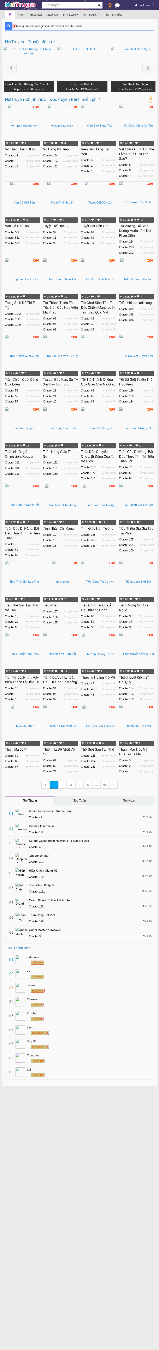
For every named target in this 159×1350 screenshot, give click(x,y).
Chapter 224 (126, 241)
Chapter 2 (87, 165)
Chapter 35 (87, 324)
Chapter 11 (11, 160)
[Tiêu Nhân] (60, 581)
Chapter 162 (50, 166)
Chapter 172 (88, 472)
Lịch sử (52, 14)
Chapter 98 (49, 318)
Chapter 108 (36, 906)
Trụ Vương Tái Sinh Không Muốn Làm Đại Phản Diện (135, 230)
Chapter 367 (88, 540)
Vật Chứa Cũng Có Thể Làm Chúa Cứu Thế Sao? (136, 154)
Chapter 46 (87, 689)
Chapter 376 (126, 320)
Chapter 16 (49, 545)
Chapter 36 (87, 318)
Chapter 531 (12, 237)
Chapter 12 (11, 155)
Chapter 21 (49, 396)
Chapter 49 (35, 817)
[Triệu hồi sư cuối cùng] (136, 279)
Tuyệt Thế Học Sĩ (56, 226)
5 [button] (88, 785)
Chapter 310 (12, 473)
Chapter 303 (36, 861)
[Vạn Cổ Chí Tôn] (22, 202)
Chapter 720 (36, 876)
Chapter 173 (88, 467)
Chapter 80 (87, 237)
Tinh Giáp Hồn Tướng (97, 528)
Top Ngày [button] (129, 800)
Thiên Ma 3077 (16, 749)
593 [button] (104, 785)
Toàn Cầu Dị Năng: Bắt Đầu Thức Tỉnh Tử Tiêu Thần (22, 533)
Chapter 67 (18, 89)
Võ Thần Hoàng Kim (20, 149)
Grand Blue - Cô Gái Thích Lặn (49, 900)
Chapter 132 (50, 462)
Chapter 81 (87, 232)
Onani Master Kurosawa (45, 930)
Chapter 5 (125, 170)
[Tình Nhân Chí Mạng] (60, 504)
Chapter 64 (87, 401)
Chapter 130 (50, 473)
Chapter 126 (126, 390)
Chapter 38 (125, 616)
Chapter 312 (12, 462)
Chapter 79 (87, 243)
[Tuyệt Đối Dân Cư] (98, 202)
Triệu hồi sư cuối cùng (135, 303)
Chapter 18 (49, 540)
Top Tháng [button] (30, 800)
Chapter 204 (126, 544)
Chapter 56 (11, 390)
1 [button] (54, 785)
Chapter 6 (125, 164)
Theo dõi (35, 14)
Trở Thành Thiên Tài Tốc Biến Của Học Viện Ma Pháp (60, 307)
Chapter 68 (125, 478)
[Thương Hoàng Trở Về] (98, 653)
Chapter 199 (36, 921)
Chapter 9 (11, 627)
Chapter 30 (49, 243)
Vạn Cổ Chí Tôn (17, 226)
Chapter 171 (88, 478)
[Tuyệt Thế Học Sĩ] (60, 202)
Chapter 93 (49, 693)
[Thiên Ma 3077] (22, 725)
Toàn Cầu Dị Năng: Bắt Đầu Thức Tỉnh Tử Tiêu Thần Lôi (136, 456)
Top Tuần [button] (79, 800)
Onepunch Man (39, 855)
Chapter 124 (126, 401)
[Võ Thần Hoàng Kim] (22, 125)
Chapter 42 (35, 847)
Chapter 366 (88, 545)
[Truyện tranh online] (20, 5)
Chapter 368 (88, 534)
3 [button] (71, 785)
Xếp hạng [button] (90, 14)
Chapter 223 (126, 247)
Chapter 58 (87, 627)
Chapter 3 (87, 160)
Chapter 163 (50, 160)
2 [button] (62, 785)
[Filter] (151, 99)
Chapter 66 (87, 390)
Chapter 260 (126, 89)
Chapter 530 (12, 243)
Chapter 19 (49, 534)
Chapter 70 (125, 467)
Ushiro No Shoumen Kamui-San (50, 811)
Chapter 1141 (13, 319)
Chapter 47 (87, 683)
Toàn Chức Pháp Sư (42, 885)
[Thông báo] (117, 6)
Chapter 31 (49, 237)
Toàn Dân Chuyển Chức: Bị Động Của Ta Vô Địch (97, 456)
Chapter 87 (11, 766)
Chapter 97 (49, 324)
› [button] (113, 785)
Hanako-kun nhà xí (41, 826)
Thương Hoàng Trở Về (98, 677)
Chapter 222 (126, 252)
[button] (11, 68)
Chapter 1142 (13, 313)
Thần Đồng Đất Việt (42, 915)
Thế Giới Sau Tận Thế (97, 749)
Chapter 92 (49, 699)
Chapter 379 (126, 309)
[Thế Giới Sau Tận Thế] (98, 725)
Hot (20, 14)
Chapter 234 (88, 761)
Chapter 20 (49, 401)
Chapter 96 (49, 329)
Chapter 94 (49, 688)
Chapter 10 (11, 166)
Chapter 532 (12, 232)
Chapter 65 (87, 396)
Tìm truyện (113, 14)
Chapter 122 (36, 832)
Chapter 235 (88, 755)
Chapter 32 (49, 232)
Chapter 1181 (37, 891)
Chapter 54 (11, 401)
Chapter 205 (126, 539)
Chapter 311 (12, 468)
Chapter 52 (72, 89)
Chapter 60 (87, 616)
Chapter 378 (126, 314)
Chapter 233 (88, 766)
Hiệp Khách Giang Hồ (43, 870)
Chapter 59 (87, 621)
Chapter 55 (11, 396)
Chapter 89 (11, 755)
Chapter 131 (50, 468)
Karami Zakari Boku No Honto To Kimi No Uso (59, 840)
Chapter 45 (87, 694)
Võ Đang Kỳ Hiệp (56, 149)
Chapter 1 (87, 171)
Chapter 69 (125, 472)
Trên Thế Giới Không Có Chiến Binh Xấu (29, 84)
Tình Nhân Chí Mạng (58, 528)
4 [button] (79, 785)
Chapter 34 (87, 329)
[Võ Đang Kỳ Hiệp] (60, 125)
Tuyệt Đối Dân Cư (94, 226)
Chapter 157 (50, 611)
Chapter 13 (11, 688)
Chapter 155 (50, 622)
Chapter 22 (49, 390)
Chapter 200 (126, 550)
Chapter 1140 (13, 324)
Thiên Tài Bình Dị (82, 84)
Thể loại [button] (69, 14)
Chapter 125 (126, 396)
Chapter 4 (125, 175)
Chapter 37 (125, 621)
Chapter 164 (50, 155)
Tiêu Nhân (50, 605)
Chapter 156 (50, 617)
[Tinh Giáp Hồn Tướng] (98, 504)
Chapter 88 (11, 761)
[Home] (10, 15)
